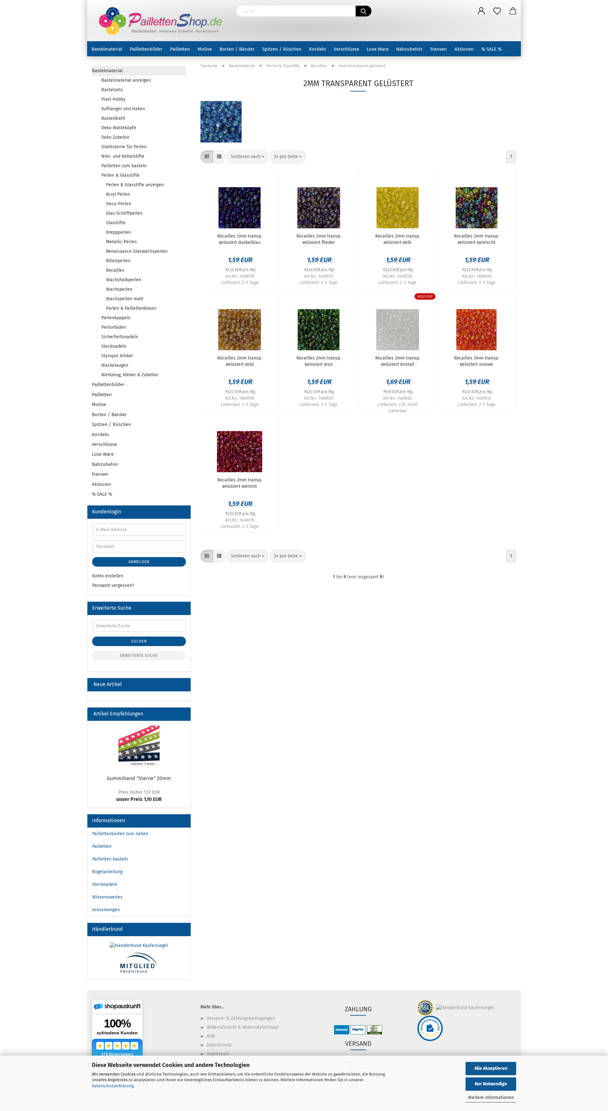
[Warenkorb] (513, 11)
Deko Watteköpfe (118, 127)
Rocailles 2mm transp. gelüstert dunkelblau (239, 238)
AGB (211, 1036)
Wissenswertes (107, 897)
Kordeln (317, 49)
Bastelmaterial (107, 49)
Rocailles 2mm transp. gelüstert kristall (397, 360)
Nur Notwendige (491, 1084)
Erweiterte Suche (139, 655)
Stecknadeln (113, 346)
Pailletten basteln (110, 859)
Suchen (139, 641)
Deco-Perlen (118, 203)
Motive (205, 49)
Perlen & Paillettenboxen (131, 308)
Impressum (218, 1054)
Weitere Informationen (491, 1097)
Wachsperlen (119, 289)
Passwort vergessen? (113, 585)
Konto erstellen (107, 576)
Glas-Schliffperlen (124, 213)
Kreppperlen (118, 232)
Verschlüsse (346, 49)
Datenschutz (219, 1045)
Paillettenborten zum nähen (120, 833)
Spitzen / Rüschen (281, 49)
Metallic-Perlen (121, 241)
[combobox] (248, 156)
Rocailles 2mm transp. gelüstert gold (239, 360)
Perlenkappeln (115, 318)
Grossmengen (106, 909)
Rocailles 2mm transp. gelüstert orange (476, 360)
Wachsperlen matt (124, 299)
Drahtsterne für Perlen (124, 146)
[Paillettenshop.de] (159, 20)
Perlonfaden (113, 327)
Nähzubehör (409, 49)
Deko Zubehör (115, 137)
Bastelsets (112, 89)
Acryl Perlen (118, 194)
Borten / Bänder (237, 49)
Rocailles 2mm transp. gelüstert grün (318, 360)
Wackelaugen (114, 365)
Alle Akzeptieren (490, 1068)
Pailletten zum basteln (124, 165)
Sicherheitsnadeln (119, 337)
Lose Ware (378, 49)
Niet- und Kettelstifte (122, 156)
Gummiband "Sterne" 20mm (139, 778)
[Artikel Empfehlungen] (183, 714)
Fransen (438, 49)
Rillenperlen (118, 260)
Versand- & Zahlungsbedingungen (241, 1018)
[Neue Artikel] (183, 684)
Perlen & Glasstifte (120, 175)
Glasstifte (116, 222)
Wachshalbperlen (123, 280)
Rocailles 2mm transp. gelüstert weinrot (239, 482)
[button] (206, 156)
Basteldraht (113, 118)
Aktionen (464, 49)
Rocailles (115, 270)
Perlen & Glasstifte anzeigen (135, 184)
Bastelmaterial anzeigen (126, 80)
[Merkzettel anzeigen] (497, 11)
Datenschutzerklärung (113, 1085)
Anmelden (139, 562)
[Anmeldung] (481, 11)
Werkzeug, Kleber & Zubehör (129, 375)
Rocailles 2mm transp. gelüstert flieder (318, 238)
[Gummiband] (139, 746)
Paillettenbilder (146, 49)
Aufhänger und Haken (123, 108)
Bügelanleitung (107, 871)
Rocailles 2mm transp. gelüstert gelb (397, 238)
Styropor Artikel (117, 356)
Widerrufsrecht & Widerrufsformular (243, 1027)
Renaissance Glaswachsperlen (137, 251)
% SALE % (491, 49)
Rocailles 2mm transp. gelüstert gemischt (476, 238)
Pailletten (180, 49)
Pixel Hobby (113, 99)
